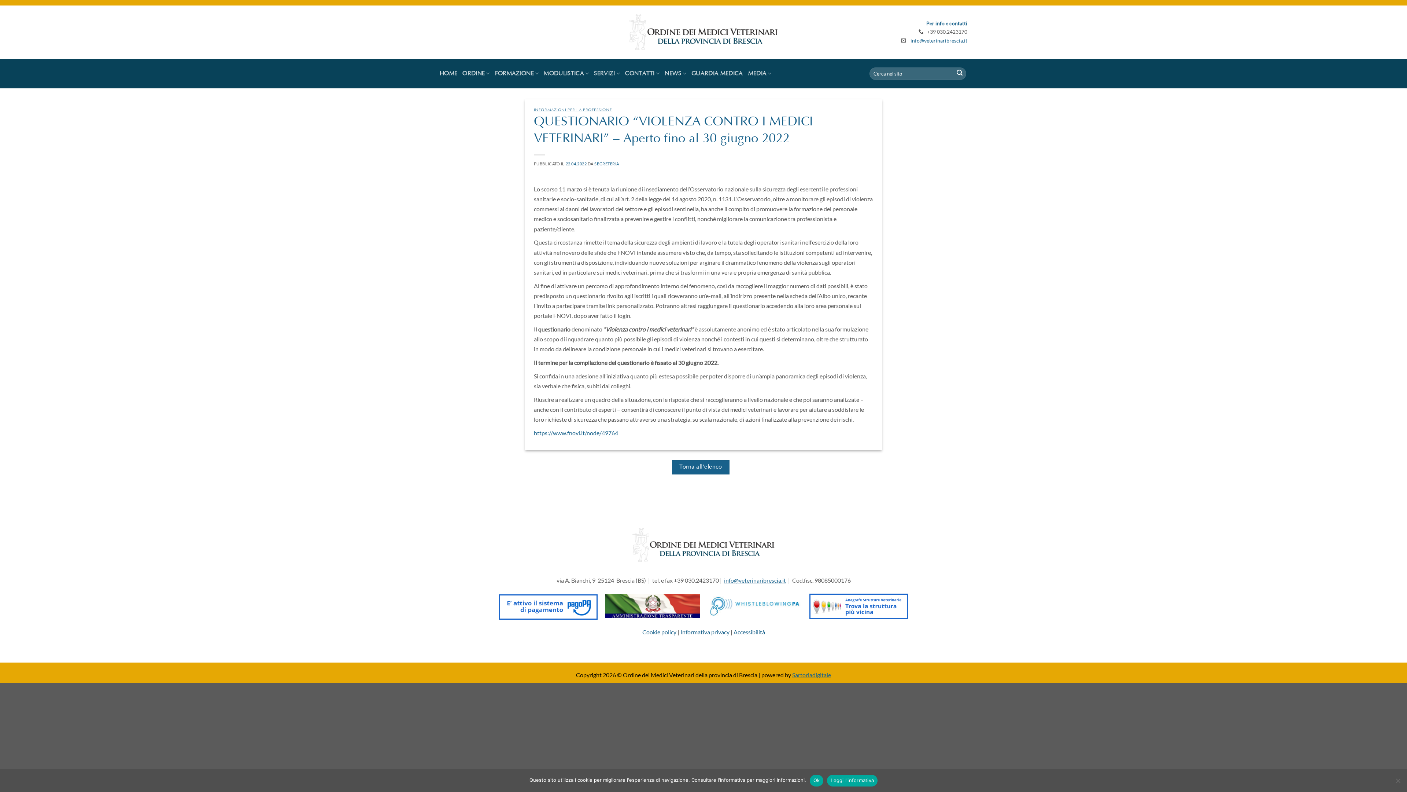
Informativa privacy (705, 631)
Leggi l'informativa (852, 780)
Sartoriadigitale (811, 674)
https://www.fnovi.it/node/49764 (576, 432)
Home (448, 74)
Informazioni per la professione (573, 110)
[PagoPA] (548, 605)
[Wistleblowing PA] (754, 605)
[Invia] (959, 73)
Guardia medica (717, 74)
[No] (1398, 783)
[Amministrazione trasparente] (652, 605)
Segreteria (606, 163)
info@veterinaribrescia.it (939, 41)
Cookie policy (659, 631)
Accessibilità (749, 631)
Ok (816, 780)
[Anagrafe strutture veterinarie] (858, 605)
